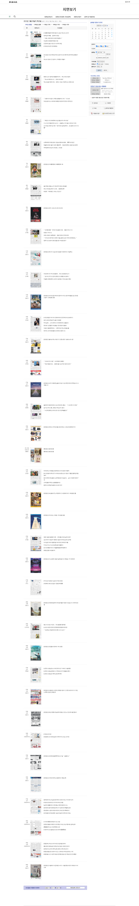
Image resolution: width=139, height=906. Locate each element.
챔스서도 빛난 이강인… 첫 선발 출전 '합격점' (54, 624)
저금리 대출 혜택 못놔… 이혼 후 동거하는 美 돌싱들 (56, 328)
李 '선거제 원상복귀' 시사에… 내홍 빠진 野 (54, 189)
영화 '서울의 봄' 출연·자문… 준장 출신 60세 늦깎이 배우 (57, 537)
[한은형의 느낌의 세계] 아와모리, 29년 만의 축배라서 (56, 810)
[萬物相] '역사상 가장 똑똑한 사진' (52, 827)
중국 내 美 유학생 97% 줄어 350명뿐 (52, 320)
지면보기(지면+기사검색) (63, 17)
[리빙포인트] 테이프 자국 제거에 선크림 (53, 802)
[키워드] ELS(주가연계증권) (50, 46)
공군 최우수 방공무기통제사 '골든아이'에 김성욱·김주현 (57, 539)
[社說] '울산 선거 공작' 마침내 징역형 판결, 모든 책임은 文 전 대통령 (60, 854)
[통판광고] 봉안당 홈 (49, 449)
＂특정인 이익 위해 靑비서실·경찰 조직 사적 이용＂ (56, 120)
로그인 (128, 2)
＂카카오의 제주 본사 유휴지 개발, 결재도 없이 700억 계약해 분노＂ (60, 238)
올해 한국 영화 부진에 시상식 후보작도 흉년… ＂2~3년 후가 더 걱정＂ (61, 405)
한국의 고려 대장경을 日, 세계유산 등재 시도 (54, 331)
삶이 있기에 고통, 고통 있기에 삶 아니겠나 (54, 407)
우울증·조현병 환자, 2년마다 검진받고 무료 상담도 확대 (57, 279)
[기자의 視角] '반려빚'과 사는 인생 (52, 821)
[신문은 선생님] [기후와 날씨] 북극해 (52, 673)
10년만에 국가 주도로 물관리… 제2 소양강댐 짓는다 (56, 273)
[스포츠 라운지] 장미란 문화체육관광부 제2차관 (55, 627)
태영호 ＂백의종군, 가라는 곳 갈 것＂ (53, 191)
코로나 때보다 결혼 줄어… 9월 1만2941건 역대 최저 (56, 235)
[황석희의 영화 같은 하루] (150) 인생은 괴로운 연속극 (56, 846)
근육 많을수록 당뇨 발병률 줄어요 (52, 482)
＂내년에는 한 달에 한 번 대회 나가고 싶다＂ (54, 630)
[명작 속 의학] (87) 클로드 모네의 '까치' (53, 485)
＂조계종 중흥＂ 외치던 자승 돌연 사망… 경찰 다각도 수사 (58, 230)
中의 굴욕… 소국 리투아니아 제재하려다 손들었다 (56, 323)
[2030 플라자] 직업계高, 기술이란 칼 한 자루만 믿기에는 (57, 813)
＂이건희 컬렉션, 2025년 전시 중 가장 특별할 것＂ (56, 410)
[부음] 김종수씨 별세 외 (49, 550)
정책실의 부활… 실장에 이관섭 (51, 35)
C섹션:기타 (47, 24)
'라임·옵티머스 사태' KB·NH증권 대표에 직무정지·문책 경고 (58, 101)
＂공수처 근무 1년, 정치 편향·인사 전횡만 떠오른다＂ (57, 276)
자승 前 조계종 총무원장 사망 (51, 41)
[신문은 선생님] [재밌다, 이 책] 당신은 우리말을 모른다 (57, 671)
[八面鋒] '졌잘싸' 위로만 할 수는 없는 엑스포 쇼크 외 (56, 33)
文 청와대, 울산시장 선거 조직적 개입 (53, 43)
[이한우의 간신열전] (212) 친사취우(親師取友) (55, 829)
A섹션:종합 (28, 24)
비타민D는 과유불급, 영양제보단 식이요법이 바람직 (56, 470)
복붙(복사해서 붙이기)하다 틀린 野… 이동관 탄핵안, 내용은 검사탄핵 (61, 145)
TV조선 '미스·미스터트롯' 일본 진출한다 (53, 545)
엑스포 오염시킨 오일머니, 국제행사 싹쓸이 (54, 59)
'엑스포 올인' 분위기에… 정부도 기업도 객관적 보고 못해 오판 (59, 82)
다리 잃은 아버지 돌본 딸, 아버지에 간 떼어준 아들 (56, 542)
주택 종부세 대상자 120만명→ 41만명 (53, 147)
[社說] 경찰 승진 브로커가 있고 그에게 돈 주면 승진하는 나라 (58, 851)
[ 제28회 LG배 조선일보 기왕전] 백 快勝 (53, 583)
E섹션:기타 (65, 24)
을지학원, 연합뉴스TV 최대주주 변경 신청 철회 (55, 186)
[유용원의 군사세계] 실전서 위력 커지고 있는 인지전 (56, 736)
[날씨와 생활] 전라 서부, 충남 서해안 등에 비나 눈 (56, 805)
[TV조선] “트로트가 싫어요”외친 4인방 (53, 581)
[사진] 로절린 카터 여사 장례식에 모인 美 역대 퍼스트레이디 (58, 317)
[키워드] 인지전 (47, 734)
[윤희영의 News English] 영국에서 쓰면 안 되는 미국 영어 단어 (58, 800)
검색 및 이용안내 (89, 17)
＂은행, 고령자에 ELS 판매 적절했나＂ (53, 38)
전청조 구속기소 (48, 232)
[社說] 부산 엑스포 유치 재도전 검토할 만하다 (55, 843)
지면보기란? (77, 17)
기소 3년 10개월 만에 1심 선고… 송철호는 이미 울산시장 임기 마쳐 (60, 123)
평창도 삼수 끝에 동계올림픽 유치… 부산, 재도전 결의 (57, 76)
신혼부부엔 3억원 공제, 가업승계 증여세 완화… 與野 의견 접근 (59, 142)
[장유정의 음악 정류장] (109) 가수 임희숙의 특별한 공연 (57, 807)
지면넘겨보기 (48, 17)
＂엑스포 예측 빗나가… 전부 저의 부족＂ (54, 79)
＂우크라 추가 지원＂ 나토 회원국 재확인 (54, 361)
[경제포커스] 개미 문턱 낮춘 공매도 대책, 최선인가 (56, 849)
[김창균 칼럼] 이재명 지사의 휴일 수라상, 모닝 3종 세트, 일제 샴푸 (59, 824)
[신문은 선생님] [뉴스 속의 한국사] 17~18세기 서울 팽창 (57, 668)
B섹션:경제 (37, 24)
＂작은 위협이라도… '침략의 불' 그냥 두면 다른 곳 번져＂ (57, 364)
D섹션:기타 (56, 24)
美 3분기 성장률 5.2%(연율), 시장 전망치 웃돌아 (55, 325)
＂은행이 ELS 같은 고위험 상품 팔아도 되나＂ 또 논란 (57, 98)
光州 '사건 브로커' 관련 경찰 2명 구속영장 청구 (55, 240)
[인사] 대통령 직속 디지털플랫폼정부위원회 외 (55, 547)
